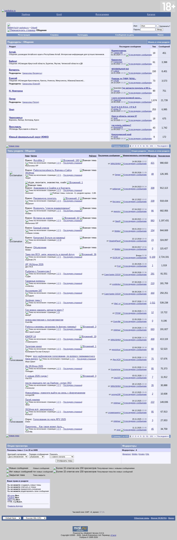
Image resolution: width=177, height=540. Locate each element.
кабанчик (116, 189)
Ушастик (117, 100)
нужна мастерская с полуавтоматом (44, 319)
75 (152, 358)
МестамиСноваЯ (32, 332)
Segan (28, 178)
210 (152, 283)
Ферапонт (29, 204)
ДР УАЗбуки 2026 (34, 264)
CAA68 (28, 305)
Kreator (28, 243)
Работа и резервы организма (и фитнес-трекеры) (50, 326)
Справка (54, 35)
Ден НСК (29, 267)
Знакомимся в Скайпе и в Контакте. (52, 188)
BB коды (11, 495)
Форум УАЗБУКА (159, 518)
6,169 (152, 257)
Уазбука (26, 14)
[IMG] (9, 500)
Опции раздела (138, 151)
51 (147, 146)
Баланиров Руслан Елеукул (37, 352)
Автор (34, 156)
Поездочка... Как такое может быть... (44, 426)
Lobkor (116, 71)
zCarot (113, 535)
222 (152, 402)
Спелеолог (30, 388)
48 (152, 174)
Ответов (152, 156)
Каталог (151, 14)
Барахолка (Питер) (30, 102)
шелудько (29, 296)
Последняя (162, 146)
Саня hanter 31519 (112, 274)
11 (144, 146)
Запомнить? (164, 26)
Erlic (147, 454)
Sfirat (27, 405)
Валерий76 (118, 127)
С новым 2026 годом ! (36, 376)
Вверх (171, 518)
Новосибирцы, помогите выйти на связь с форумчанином (55, 392)
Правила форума (15, 506)
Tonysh (116, 91)
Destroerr (29, 193)
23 (152, 240)
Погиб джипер (32, 399)
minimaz (116, 330)
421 (152, 163)
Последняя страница (72, 163)
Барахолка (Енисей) (31, 84)
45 (152, 429)
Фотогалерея (102, 14)
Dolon (27, 422)
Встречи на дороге (43, 218)
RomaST (29, 414)
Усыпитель (115, 369)
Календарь (83, 35)
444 (152, 293)
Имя (135, 26)
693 (152, 329)
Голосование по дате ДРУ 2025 (49, 419)
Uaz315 (28, 378)
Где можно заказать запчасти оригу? (44, 310)
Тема (27, 156)
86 (152, 210)
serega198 (29, 395)
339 (152, 201)
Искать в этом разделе (159, 42)
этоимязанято (31, 342)
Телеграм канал (33, 346)
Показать (54, 454)
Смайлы (11, 498)
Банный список (41, 228)
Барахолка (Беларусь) (32, 73)
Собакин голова (32, 233)
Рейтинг (93, 156)
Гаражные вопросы (35, 281)
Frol (118, 266)
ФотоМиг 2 (38, 160)
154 (152, 230)
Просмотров (164, 156)
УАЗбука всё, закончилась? (39, 409)
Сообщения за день (124, 35)
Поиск (161, 35)
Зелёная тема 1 (33, 300)
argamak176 (30, 260)
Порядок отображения (38, 454)
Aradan (28, 213)
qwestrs (117, 211)
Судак (28, 276)
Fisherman (117, 62)
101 (151, 146)
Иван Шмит (30, 362)
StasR (117, 221)
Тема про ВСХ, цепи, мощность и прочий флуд (49, 254)
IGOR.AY (116, 258)
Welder (117, 231)
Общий (34, 28)
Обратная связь (141, 518)
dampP (28, 315)
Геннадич (29, 371)
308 (152, 188)
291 (152, 273)
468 (152, 339)
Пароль (136, 29)
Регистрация (24, 35)
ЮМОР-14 (30, 336)
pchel (115, 136)
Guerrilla (28, 322)
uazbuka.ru (24, 28)
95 (152, 368)
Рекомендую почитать (45, 198)
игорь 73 (117, 109)
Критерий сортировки (17, 454)
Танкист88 (118, 53)
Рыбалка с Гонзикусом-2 (38, 271)
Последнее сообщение (109, 155)
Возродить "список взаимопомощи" (51, 208)
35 (152, 385)
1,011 (152, 302)
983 (152, 220)
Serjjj (115, 118)
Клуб (59, 14)
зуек (118, 430)
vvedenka (29, 286)
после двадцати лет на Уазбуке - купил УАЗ (48, 383)
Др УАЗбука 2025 (34, 366)
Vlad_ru (117, 303)
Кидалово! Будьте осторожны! (49, 237)
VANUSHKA (115, 164)
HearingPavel (114, 241)
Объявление (39, 247)
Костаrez (116, 201)
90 (152, 349)
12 (152, 312)
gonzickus (116, 349)
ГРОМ (116, 81)
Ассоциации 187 (33, 290)
